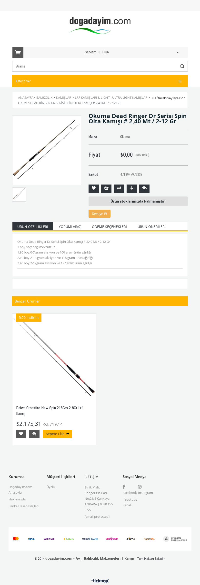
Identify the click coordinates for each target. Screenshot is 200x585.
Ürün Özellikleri (32, 226)
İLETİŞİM (92, 476)
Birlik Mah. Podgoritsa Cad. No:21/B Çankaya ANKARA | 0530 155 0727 (99, 498)
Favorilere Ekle (21, 434)
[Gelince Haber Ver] (144, 189)
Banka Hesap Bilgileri (24, 506)
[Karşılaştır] (119, 189)
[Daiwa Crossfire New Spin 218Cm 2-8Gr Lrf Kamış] (54, 355)
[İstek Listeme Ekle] (106, 189)
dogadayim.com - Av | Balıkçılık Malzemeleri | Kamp (89, 558)
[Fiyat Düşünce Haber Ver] (132, 189)
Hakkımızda (17, 499)
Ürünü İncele (34, 434)
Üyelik (51, 487)
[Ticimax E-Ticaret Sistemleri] (100, 581)
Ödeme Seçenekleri (109, 226)
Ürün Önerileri (152, 226)
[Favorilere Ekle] (94, 189)
